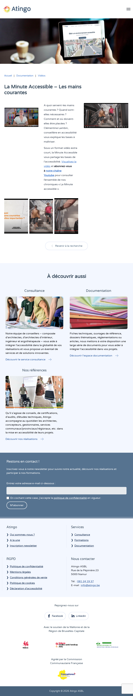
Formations (81, 540)
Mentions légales (20, 572)
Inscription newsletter (23, 545)
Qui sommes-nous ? (22, 534)
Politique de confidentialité (26, 566)
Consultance (82, 534)
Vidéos (41, 75)
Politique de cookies (22, 583)
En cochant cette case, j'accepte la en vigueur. (55, 498)
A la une (15, 540)
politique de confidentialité (70, 498)
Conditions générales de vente (28, 577)
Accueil (8, 75)
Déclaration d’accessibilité (26, 588)
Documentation (24, 75)
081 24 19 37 (85, 581)
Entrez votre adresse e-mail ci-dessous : (30, 483)
